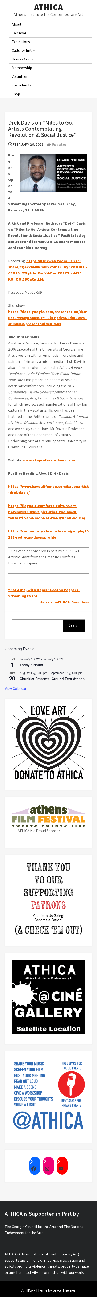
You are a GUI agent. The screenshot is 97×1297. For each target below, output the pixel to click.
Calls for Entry (23, 50)
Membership (22, 67)
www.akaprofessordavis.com (49, 460)
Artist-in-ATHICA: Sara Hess (64, 602)
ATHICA (48, 6)
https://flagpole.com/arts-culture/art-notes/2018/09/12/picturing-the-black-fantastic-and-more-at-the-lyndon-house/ (46, 511)
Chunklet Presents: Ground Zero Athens (52, 678)
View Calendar (15, 688)
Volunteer (20, 76)
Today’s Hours (31, 664)
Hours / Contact (24, 59)
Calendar (19, 33)
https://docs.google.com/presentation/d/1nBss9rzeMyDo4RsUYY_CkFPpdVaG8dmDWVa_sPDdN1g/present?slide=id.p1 (48, 317)
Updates (59, 144)
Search (74, 625)
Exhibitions (21, 41)
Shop (16, 93)
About (16, 24)
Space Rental (22, 85)
